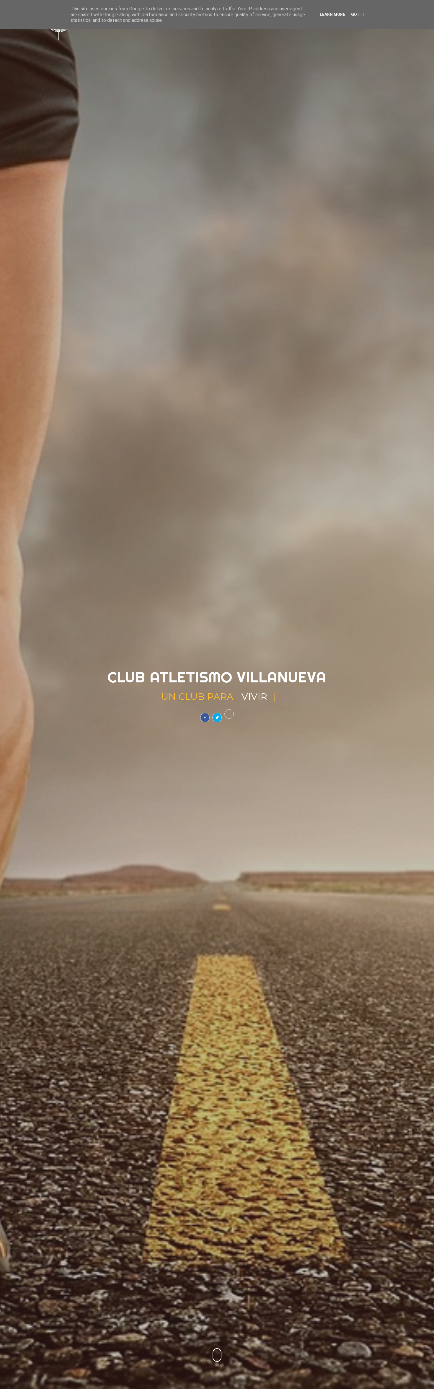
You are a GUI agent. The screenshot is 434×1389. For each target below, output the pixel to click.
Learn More (332, 14)
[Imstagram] (229, 714)
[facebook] (205, 717)
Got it (358, 14)
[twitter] (217, 717)
